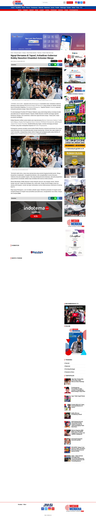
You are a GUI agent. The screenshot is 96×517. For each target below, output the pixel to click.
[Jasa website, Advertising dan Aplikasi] (36, 222)
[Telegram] (49, 64)
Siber (24, 504)
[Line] (55, 64)
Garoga (24, 52)
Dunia (52, 7)
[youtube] (84, 2)
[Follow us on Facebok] (42, 508)
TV (81, 7)
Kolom (69, 7)
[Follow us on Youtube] (53, 508)
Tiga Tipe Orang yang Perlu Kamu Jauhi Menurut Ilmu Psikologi (77, 380)
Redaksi (20, 504)
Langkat (42, 10)
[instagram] (76, 2)
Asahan (47, 10)
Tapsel (52, 107)
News (23, 7)
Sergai (66, 10)
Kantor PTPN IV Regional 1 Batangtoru (25, 133)
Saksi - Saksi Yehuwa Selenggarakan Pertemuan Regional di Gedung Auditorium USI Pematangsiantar (77, 458)
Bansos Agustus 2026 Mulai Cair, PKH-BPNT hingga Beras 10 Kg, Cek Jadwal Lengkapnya (78, 432)
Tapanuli (31, 10)
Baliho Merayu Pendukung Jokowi (76, 414)
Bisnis (28, 7)
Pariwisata (34, 7)
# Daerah (66, 363)
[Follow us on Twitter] (46, 508)
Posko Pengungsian (41, 125)
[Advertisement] (48, 23)
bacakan (54, 61)
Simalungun (54, 10)
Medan (19, 10)
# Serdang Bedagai (69, 369)
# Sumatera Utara (69, 372)
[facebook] (79, 2)
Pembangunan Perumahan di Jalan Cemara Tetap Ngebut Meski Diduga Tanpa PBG (78, 389)
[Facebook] (60, 64)
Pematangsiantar (74, 10)
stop (60, 61)
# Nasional (67, 366)
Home (13, 7)
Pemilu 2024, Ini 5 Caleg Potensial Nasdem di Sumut (77, 406)
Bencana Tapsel (17, 52)
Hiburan (41, 7)
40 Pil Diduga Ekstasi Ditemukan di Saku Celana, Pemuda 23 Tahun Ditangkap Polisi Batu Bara (77, 424)
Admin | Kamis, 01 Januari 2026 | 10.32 (18, 61)
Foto (77, 7)
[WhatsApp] (52, 64)
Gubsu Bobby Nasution (31, 52)
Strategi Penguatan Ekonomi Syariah (76, 439)
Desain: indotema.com (48, 515)
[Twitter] (58, 64)
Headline (18, 7)
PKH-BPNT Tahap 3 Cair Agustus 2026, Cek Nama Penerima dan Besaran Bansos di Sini (78, 449)
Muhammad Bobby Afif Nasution (34, 105)
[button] (84, 7)
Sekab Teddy (26, 100)
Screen (70, 2)
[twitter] (81, 2)
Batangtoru (36, 103)
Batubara (60, 10)
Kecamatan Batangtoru (33, 107)
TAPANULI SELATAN (16, 103)
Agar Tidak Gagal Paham (78, 396)
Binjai (36, 10)
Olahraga (63, 7)
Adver (73, 7)
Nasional (47, 7)
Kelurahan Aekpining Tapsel (43, 100)
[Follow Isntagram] (49, 508)
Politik (57, 7)
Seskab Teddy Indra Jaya (47, 52)
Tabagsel (25, 10)
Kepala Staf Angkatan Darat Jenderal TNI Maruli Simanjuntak (36, 122)
